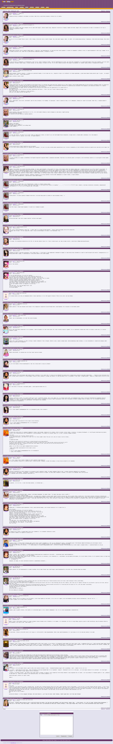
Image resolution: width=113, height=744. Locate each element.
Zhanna (14, 540)
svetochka (15, 326)
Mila (13, 429)
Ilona (14, 361)
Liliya (14, 70)
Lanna (14, 215)
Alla (13, 261)
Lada (13, 566)
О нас (69, 740)
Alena (14, 395)
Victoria (14, 338)
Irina (14, 664)
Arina (14, 491)
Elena (14, 82)
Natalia (14, 315)
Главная (43, 740)
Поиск (52, 740)
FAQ (63, 740)
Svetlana (14, 59)
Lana (13, 227)
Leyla (14, 166)
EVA (13, 652)
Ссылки (66, 740)
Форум (58, 740)
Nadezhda (14, 13)
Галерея (55, 740)
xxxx (13, 607)
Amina (14, 640)
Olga (13, 293)
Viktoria (14, 372)
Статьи (61, 740)
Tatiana (14, 132)
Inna (13, 383)
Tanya (14, 109)
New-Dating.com (13, 742)
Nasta (13, 618)
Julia (14, 249)
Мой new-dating (48, 740)
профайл (6, 20)
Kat (13, 629)
